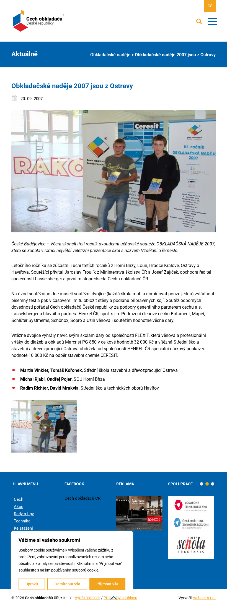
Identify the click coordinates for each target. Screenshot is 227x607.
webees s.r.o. (204, 598)
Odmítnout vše (67, 584)
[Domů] (39, 21)
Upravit (31, 584)
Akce (18, 506)
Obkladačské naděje (110, 54)
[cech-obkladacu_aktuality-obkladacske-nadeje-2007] (44, 426)
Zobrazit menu (212, 21)
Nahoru (113, 598)
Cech (18, 499)
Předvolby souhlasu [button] (120, 598)
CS (210, 6)
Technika (22, 521)
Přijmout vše (107, 584)
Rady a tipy (24, 513)
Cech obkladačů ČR (82, 498)
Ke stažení (23, 528)
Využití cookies (87, 598)
